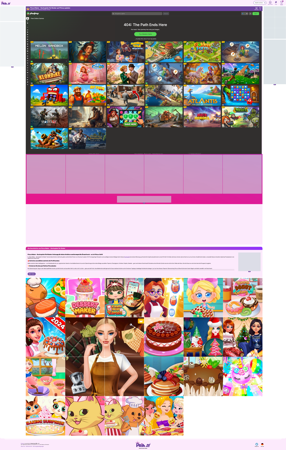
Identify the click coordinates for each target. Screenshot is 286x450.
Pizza (49, 9)
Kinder (44, 9)
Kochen (40, 9)
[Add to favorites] (260, 8)
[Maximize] (256, 8)
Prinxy (22, 443)
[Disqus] (144, 224)
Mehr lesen (32, 274)
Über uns (23, 446)
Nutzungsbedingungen (38, 446)
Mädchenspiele (34, 9)
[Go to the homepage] (5, 3)
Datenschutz (29, 446)
